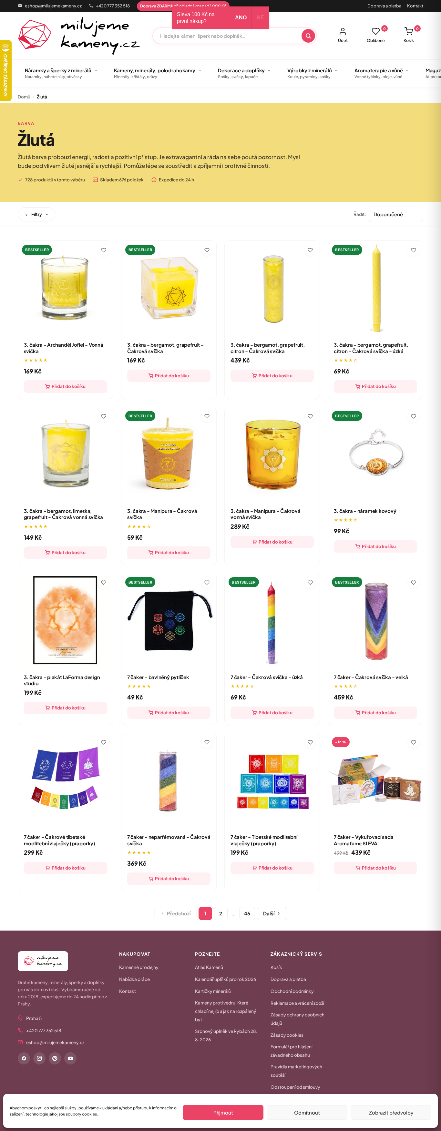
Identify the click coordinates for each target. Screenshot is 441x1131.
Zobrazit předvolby (391, 1112)
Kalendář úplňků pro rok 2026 (225, 979)
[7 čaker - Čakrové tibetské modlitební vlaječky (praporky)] (65, 780)
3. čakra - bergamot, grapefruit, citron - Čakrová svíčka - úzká (371, 347)
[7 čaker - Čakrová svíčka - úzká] (272, 620)
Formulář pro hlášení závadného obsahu (292, 1051)
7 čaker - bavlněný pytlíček (158, 677)
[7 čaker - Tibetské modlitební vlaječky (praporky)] (272, 780)
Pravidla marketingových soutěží (296, 1071)
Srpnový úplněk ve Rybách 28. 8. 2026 (226, 1035)
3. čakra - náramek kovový (365, 511)
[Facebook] (24, 1058)
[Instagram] (39, 1058)
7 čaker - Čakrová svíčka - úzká (267, 677)
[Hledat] (308, 36)
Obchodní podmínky (292, 991)
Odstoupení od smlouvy (295, 1087)
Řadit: (360, 214)
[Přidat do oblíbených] (103, 250)
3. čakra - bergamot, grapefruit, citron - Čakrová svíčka (268, 347)
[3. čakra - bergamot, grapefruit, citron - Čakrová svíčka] (272, 288)
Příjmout (223, 1112)
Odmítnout (307, 1112)
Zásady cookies (287, 1035)
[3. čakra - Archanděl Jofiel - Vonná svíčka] (65, 288)
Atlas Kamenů (209, 967)
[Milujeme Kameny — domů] (79, 35)
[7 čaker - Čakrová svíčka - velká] (375, 620)
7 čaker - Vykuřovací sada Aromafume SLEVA (363, 840)
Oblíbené (376, 34)
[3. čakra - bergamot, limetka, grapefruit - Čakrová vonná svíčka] (65, 454)
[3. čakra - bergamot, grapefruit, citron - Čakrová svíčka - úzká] (375, 288)
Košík (411, 34)
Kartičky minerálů (213, 991)
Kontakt (415, 5)
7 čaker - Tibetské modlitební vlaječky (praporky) (264, 840)
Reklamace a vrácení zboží (297, 1003)
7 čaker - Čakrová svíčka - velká (371, 677)
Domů (24, 96)
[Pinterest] (55, 1058)
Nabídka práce (134, 979)
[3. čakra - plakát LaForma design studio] (65, 620)
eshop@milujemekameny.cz (53, 5)
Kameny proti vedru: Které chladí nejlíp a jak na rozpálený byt (225, 1011)
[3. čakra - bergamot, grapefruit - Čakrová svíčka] (168, 288)
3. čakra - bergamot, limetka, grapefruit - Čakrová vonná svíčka (63, 514)
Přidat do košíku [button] (69, 386)
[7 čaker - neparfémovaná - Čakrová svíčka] (168, 780)
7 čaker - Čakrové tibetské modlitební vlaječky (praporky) (59, 840)
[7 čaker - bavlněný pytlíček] (168, 620)
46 (247, 913)
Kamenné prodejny (139, 967)
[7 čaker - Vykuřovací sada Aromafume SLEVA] (375, 780)
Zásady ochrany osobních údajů (297, 1019)
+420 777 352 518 (113, 5)
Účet (343, 40)
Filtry (36, 214)
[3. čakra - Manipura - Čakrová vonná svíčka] (272, 454)
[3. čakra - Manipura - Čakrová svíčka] (168, 454)
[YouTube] (70, 1058)
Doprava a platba (384, 5)
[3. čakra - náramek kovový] (375, 454)
